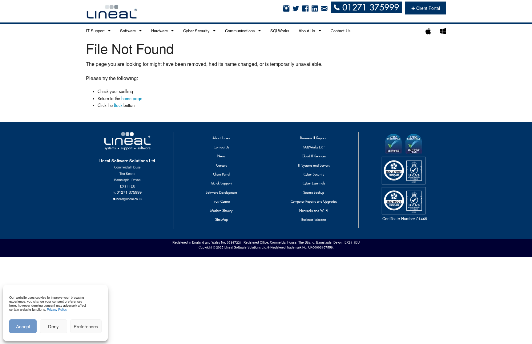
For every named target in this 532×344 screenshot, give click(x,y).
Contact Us (341, 31)
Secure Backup (313, 192)
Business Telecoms (313, 219)
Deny (53, 326)
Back (118, 105)
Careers (221, 165)
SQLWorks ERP (313, 147)
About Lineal (221, 138)
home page (131, 98)
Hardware (159, 31)
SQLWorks (279, 31)
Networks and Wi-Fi (313, 210)
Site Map (221, 219)
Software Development (221, 192)
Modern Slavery (221, 210)
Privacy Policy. (57, 309)
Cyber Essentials (314, 183)
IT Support (95, 31)
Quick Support (221, 183)
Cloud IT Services (314, 156)
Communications (240, 31)
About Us (307, 31)
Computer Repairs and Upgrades (314, 201)
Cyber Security (196, 31)
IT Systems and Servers (314, 165)
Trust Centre (221, 201)
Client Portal (221, 174)
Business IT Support (314, 138)
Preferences (86, 326)
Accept (23, 326)
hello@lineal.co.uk (129, 198)
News (221, 156)
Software (128, 31)
